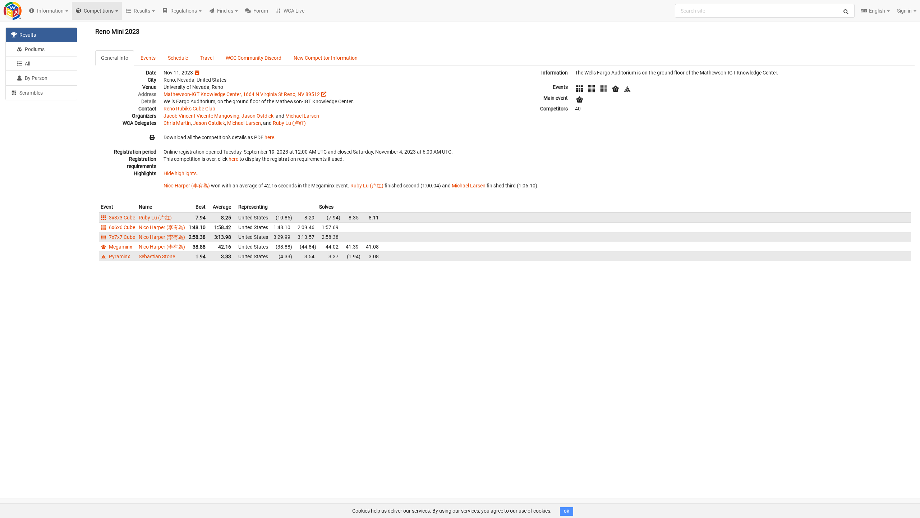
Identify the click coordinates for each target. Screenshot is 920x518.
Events (148, 58)
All (27, 64)
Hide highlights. (181, 173)
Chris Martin (177, 123)
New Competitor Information (326, 58)
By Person (35, 78)
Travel (206, 58)
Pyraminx (119, 256)
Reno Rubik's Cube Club (189, 109)
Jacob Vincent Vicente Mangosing (201, 116)
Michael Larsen (302, 116)
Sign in (905, 11)
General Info (114, 58)
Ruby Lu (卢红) (289, 123)
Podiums (34, 49)
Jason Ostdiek (257, 116)
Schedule (178, 58)
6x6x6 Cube (121, 227)
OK (566, 511)
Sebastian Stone (157, 256)
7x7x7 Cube (121, 237)
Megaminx (120, 247)
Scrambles (30, 93)
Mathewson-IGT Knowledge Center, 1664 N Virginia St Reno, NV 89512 (242, 94)
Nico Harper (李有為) (187, 185)
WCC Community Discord (253, 58)
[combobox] (765, 11)
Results (27, 35)
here (269, 137)
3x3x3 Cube (121, 218)
